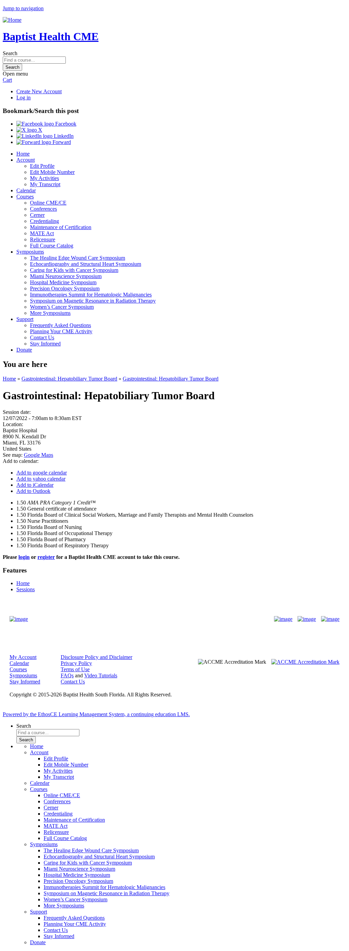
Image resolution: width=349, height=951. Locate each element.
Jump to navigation (23, 8)
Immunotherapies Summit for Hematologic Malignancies (91, 294)
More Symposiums (50, 313)
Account (25, 160)
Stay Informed (45, 343)
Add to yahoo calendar (40, 479)
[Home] (12, 20)
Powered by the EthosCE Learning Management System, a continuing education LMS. (96, 714)
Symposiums (30, 252)
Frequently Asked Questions (60, 325)
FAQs (67, 675)
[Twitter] (307, 619)
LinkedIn (63, 136)
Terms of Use (75, 669)
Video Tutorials (100, 675)
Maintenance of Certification (60, 227)
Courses (25, 196)
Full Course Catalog (51, 245)
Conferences (43, 209)
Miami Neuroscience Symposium (66, 276)
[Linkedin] (330, 619)
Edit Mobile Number (52, 172)
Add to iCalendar (35, 485)
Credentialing (44, 221)
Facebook (65, 124)
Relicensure (42, 239)
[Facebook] (283, 619)
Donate (24, 350)
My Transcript (45, 184)
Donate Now (153, 619)
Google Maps (38, 455)
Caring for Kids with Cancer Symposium (74, 270)
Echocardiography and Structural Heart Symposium (85, 264)
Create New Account (39, 91)
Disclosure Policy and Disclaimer (96, 657)
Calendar (26, 190)
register (46, 557)
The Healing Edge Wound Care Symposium (77, 258)
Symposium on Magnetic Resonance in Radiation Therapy (93, 301)
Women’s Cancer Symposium (62, 307)
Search (10, 53)
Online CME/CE (48, 203)
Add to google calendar (41, 473)
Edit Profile (42, 166)
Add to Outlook (33, 491)
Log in (23, 97)
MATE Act (42, 233)
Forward (61, 142)
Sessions (25, 589)
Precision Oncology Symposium (65, 288)
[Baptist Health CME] (19, 619)
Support (24, 319)
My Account (23, 657)
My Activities (44, 178)
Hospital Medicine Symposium (63, 282)
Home (23, 154)
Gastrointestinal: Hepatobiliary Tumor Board (69, 379)
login (24, 557)
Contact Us (42, 337)
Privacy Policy (76, 663)
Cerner (37, 215)
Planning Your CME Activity (61, 331)
